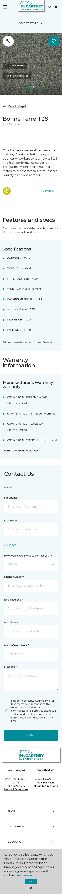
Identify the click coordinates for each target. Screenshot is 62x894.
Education (15, 841)
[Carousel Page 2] (34, 87)
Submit (31, 735)
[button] (31, 564)
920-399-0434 (16, 786)
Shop (11, 811)
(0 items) (56, 7)
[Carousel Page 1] (28, 87)
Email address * (13, 599)
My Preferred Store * (16, 645)
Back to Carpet (17, 106)
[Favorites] (49, 7)
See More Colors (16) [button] (17, 76)
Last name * (11, 520)
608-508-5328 (45, 782)
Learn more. (24, 875)
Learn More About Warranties (20, 450)
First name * (11, 498)
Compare (48, 190)
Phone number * (14, 577)
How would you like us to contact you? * (28, 555)
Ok (31, 881)
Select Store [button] (28, 23)
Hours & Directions (16, 789)
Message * (10, 667)
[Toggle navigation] (5, 7)
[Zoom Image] (8, 41)
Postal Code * (12, 622)
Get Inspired (17, 826)
